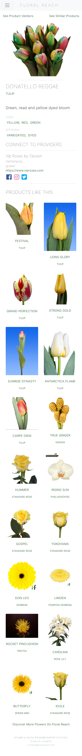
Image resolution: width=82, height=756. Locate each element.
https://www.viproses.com (24, 170)
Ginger (60, 442)
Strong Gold (60, 310)
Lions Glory (60, 257)
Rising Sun (60, 490)
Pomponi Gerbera (60, 605)
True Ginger (60, 435)
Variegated (16, 135)
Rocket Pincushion (22, 644)
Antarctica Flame (60, 381)
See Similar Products (64, 16)
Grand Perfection (22, 311)
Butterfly (22, 706)
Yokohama (60, 544)
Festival (22, 241)
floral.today (61, 737)
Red (24, 122)
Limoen (60, 598)
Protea (22, 651)
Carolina (60, 652)
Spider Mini (22, 713)
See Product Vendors (18, 16)
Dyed (32, 135)
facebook (35, 741)
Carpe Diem (22, 436)
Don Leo (22, 598)
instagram (46, 741)
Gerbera (22, 605)
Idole (60, 706)
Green (35, 122)
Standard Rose (22, 496)
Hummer (22, 490)
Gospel (22, 544)
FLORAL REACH (39, 5)
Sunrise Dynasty (22, 381)
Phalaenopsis (60, 496)
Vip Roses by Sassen (37, 80)
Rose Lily (60, 659)
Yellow (13, 122)
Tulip (10, 93)
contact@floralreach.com (41, 745)
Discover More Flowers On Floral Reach (41, 724)
